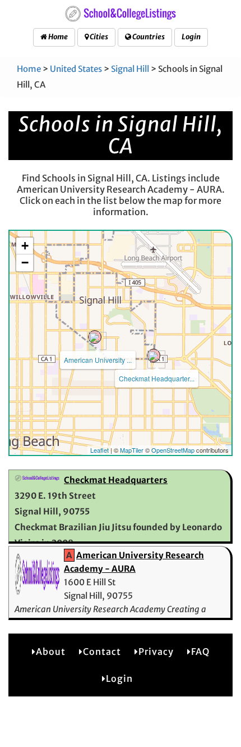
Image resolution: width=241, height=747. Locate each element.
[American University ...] (94, 337)
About (51, 651)
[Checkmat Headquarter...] (153, 355)
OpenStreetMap (172, 449)
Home (57, 37)
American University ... (98, 360)
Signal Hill (130, 68)
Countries (148, 37)
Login (191, 37)
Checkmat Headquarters (116, 480)
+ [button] (25, 246)
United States (76, 68)
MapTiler (131, 449)
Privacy (156, 651)
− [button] (25, 263)
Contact (102, 651)
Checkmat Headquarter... (156, 378)
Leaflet (99, 449)
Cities (98, 37)
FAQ (200, 651)
